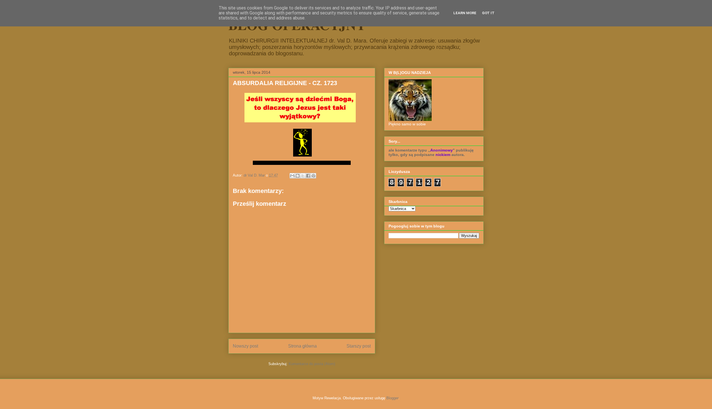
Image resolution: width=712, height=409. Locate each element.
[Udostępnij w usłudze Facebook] (308, 176)
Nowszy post (245, 346)
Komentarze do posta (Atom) (312, 364)
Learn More (464, 13)
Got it (488, 13)
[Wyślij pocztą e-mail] (292, 176)
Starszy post (359, 346)
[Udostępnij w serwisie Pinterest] (313, 176)
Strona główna (302, 346)
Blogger (392, 398)
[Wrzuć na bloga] (297, 176)
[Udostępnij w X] (303, 176)
